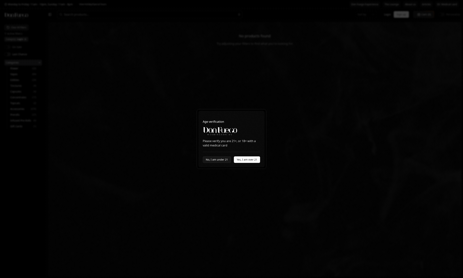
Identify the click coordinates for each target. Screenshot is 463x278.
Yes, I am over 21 (247, 159)
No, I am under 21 (217, 159)
